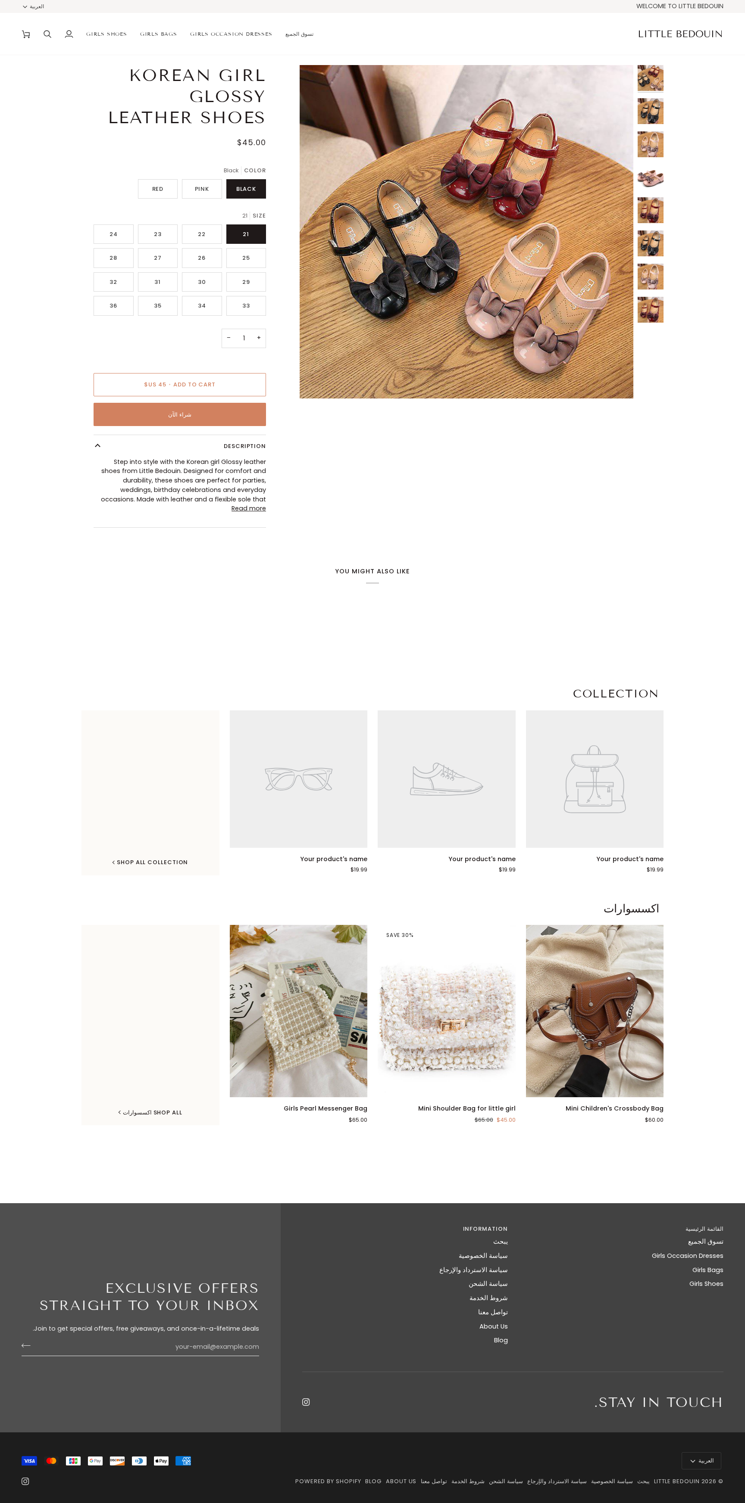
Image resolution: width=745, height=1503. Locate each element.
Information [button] (485, 1229)
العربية (37, 6)
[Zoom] (617, 382)
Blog (501, 1340)
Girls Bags (707, 1270)
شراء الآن (179, 415)
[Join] (29, 1346)
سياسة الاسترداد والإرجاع (473, 1270)
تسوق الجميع (705, 1241)
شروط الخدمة (489, 1298)
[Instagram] (306, 1402)
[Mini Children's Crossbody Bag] (595, 1011)
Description (245, 446)
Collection (616, 693)
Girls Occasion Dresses (687, 1255)
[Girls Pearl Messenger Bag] (299, 1011)
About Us (493, 1326)
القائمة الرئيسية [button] (704, 1229)
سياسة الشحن (488, 1283)
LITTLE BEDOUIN (677, 1481)
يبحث (500, 1241)
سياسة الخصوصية (483, 1255)
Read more (249, 508)
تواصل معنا (493, 1312)
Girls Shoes (706, 1283)
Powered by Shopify (328, 1481)
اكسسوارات (631, 908)
